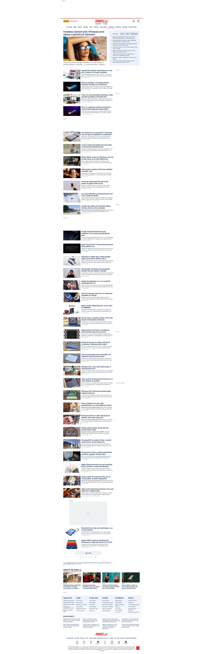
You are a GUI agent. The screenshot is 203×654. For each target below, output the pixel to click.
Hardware (111, 27)
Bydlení (65, 583)
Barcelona (76, 562)
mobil (77, 643)
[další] (96, 557)
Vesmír (80, 27)
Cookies (111, 638)
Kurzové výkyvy (132, 600)
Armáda (85, 27)
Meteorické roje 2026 (68, 604)
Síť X (105, 643)
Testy (91, 27)
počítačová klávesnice (106, 562)
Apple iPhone (70, 562)
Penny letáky (118, 610)
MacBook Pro (94, 562)
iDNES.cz (101, 634)
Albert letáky (118, 602)
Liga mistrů (92, 604)
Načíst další (88, 553)
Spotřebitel (119, 598)
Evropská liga (92, 606)
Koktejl (131, 598)
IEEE (83, 562)
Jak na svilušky (80, 610)
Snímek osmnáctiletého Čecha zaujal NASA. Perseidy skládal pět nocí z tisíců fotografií (124, 37)
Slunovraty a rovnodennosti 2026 (68, 607)
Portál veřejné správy (133, 604)
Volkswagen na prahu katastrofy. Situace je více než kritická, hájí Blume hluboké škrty (130, 620)
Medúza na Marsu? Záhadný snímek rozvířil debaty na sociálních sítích (124, 51)
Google (80, 562)
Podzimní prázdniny (107, 604)
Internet (96, 27)
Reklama (82, 638)
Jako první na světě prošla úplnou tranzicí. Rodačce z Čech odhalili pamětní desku (130, 626)
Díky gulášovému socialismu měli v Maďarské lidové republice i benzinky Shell (124, 41)
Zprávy (123, 583)
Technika (69, 27)
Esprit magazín (106, 610)
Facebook (98, 643)
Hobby (78, 598)
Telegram (126, 643)
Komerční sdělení (120, 383)
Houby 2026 (79, 606)
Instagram (112, 643)
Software (118, 27)
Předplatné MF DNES (130, 638)
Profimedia (91, 646)
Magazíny (98, 23)
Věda (74, 27)
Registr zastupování (133, 612)
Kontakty (76, 638)
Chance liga (92, 602)
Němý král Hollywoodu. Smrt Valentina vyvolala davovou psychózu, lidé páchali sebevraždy (109, 626)
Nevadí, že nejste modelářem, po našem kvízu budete (125, 58)
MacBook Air (88, 562)
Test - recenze (78, 564)
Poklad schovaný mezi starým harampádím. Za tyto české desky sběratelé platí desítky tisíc (111, 620)
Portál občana (132, 606)
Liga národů (92, 600)
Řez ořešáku (79, 602)
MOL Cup (91, 610)
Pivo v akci (118, 612)
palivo (99, 562)
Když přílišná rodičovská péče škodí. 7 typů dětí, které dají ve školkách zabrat (71, 626)
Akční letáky (118, 600)
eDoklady (130, 602)
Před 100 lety (133, 27)
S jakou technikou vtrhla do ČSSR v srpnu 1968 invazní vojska (125, 47)
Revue (103, 583)
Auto (84, 583)
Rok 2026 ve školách (107, 606)
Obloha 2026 (67, 598)
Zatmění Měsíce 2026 (68, 602)
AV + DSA (116, 638)
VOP (87, 638)
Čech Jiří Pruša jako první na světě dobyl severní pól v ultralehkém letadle (123, 54)
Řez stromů (79, 600)
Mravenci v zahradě (81, 604)
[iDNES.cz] (101, 21)
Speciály (124, 27)
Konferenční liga (93, 608)
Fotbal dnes (93, 598)
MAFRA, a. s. (78, 646)
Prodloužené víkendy (107, 602)
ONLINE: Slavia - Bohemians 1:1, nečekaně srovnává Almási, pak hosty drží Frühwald (91, 626)
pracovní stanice (67, 564)
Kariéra (122, 638)
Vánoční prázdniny (107, 608)
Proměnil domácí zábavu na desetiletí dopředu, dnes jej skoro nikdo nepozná (125, 44)
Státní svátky (105, 600)
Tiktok (119, 643)
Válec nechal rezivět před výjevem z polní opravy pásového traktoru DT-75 (123, 61)
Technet (105, 23)
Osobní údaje (92, 638)
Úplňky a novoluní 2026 (67, 610)
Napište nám (70, 638)
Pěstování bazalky (81, 608)
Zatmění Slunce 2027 (68, 600)
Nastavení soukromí (102, 638)
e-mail (84, 643)
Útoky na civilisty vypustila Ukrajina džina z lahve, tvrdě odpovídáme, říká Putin (90, 620)
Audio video (103, 27)
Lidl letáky (118, 608)
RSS (91, 643)
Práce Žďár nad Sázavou (132, 609)
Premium (66, 21)
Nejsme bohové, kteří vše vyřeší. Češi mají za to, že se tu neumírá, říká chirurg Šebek (71, 620)
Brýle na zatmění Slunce (119, 605)
